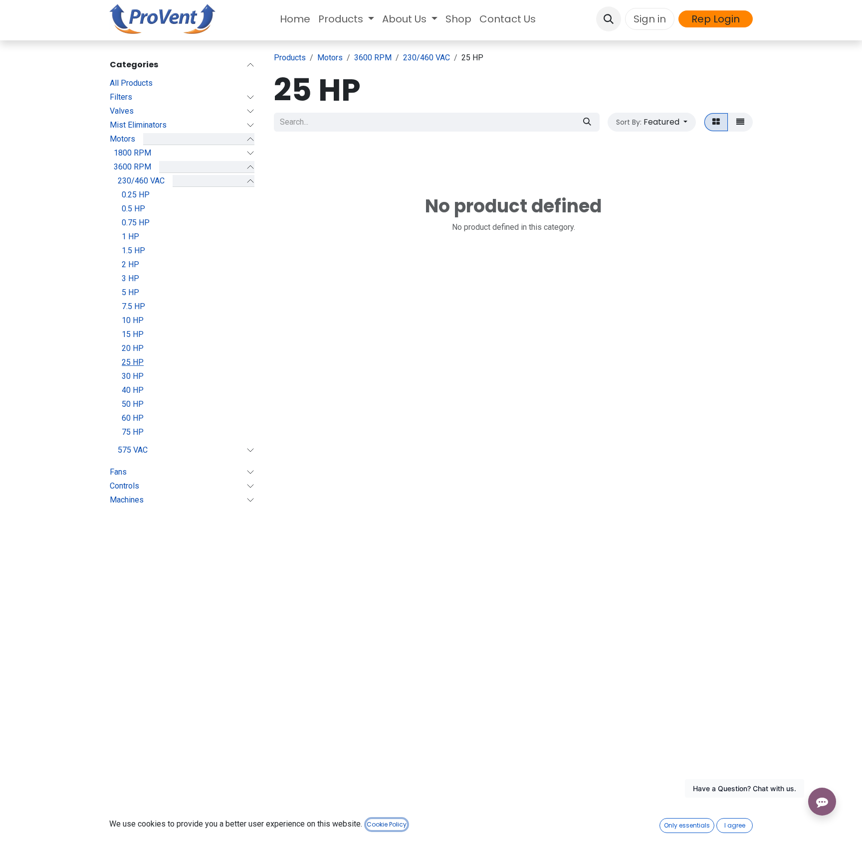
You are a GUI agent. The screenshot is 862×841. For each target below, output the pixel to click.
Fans (118, 472)
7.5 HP (133, 306)
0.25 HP (136, 194)
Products (290, 57)
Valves (122, 111)
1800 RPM (132, 153)
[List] (740, 122)
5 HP (130, 292)
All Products (131, 83)
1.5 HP (133, 250)
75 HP (133, 432)
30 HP (133, 376)
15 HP (133, 334)
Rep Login (715, 19)
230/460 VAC (141, 180)
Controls (124, 486)
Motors (122, 139)
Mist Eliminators (138, 125)
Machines (127, 500)
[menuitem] (295, 18)
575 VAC (133, 450)
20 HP (133, 348)
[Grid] (716, 122)
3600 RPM (132, 166)
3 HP (130, 278)
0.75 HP (136, 222)
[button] (608, 18)
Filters (121, 97)
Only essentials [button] (687, 825)
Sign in (650, 19)
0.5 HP (133, 208)
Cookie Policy (387, 824)
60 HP (133, 418)
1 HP (130, 236)
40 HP (133, 390)
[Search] (587, 122)
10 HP (133, 320)
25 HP (133, 362)
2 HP (130, 264)
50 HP (133, 404)
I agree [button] (734, 825)
